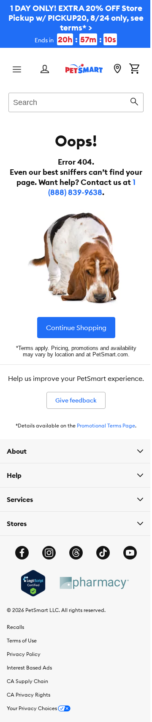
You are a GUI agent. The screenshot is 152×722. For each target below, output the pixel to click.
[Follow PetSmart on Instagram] (46, 566)
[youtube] (127, 566)
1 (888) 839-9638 (76, 192)
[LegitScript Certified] (29, 596)
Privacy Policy (24, 667)
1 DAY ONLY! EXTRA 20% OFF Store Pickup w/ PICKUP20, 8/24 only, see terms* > (73, 23)
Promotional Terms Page (103, 438)
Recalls (15, 640)
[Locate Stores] (111, 69)
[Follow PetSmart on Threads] (73, 566)
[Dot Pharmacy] (90, 596)
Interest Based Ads (29, 681)
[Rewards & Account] (45, 69)
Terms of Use (22, 653)
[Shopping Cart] (128, 69)
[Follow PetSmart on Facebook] (19, 566)
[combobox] (72, 101)
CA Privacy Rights (28, 708)
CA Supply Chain (27, 694)
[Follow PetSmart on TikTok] (100, 566)
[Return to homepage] (81, 68)
